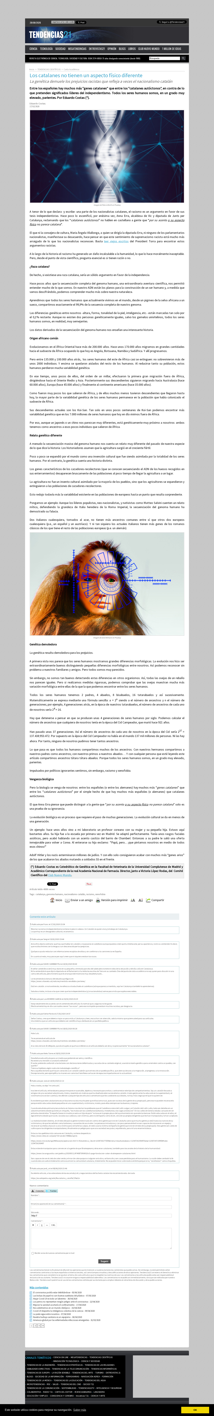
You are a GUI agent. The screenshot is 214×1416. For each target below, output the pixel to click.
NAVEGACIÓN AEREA (90, 1376)
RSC (48, 1384)
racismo (90, 894)
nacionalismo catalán (74, 894)
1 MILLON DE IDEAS (171, 49)
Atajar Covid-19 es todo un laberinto (49, 1298)
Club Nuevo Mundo (59, 875)
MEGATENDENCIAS (77, 49)
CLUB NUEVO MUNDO (148, 49)
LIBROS (132, 49)
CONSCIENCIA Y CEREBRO (61, 1395)
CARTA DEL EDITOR (63, 1392)
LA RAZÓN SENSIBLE (60, 1372)
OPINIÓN (112, 49)
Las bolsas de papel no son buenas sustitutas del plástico (58, 1295)
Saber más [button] (79, 1409)
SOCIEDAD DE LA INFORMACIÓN (49, 1376)
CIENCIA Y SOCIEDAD (90, 1361)
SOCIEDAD (60, 49)
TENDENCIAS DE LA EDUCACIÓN (67, 1380)
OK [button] (195, 1410)
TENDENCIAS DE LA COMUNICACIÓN (42, 1388)
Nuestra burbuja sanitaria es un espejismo (52, 1317)
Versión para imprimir (114, 900)
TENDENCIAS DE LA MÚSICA (38, 1380)
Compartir (157, 900)
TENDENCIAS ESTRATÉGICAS (70, 1365)
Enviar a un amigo (81, 900)
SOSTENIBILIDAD (68, 1388)
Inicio (31, 69)
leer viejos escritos (116, 241)
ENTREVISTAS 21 (112, 1372)
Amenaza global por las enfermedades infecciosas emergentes (61, 1320)
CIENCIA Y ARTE (97, 1395)
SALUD (55, 1384)
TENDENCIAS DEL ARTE (82, 1372)
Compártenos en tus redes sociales (63, 22)
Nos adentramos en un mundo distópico (51, 1307)
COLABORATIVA (33, 1392)
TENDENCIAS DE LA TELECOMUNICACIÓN (70, 1368)
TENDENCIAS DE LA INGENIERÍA (40, 1365)
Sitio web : (35, 1212)
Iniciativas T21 (82, 1395)
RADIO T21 (48, 1392)
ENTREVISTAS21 (97, 49)
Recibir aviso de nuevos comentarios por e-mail (54, 1253)
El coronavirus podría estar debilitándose (51, 1292)
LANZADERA (99, 1392)
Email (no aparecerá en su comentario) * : (48, 1203)
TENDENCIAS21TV (86, 1388)
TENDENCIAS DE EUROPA (38, 1372)
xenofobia (100, 894)
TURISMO (99, 1372)
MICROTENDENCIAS (35, 1384)
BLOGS (122, 49)
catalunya (40, 894)
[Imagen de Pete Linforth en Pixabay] (107, 111)
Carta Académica (71, 69)
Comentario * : (37, 1221)
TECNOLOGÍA (46, 49)
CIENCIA (33, 49)
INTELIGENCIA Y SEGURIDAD (109, 1388)
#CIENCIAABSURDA (82, 1392)
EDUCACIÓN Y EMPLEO (37, 1395)
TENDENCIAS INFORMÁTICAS (104, 1368)
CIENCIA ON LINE (61, 1357)
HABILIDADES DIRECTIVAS (38, 1368)
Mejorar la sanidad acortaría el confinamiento (54, 1304)
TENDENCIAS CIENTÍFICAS (49, 69)
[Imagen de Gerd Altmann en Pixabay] (107, 533)
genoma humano (54, 894)
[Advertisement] (107, 9)
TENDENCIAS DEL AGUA (95, 1380)
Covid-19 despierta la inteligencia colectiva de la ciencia (58, 1310)
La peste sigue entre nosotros (46, 1314)
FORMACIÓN (107, 1376)
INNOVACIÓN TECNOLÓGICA (66, 1361)
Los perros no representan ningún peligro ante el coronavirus (60, 1301)
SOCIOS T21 (88, 1384)
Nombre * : (35, 1195)
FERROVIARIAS (72, 1376)
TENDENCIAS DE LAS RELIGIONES (99, 1365)
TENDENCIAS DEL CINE (70, 1384)
